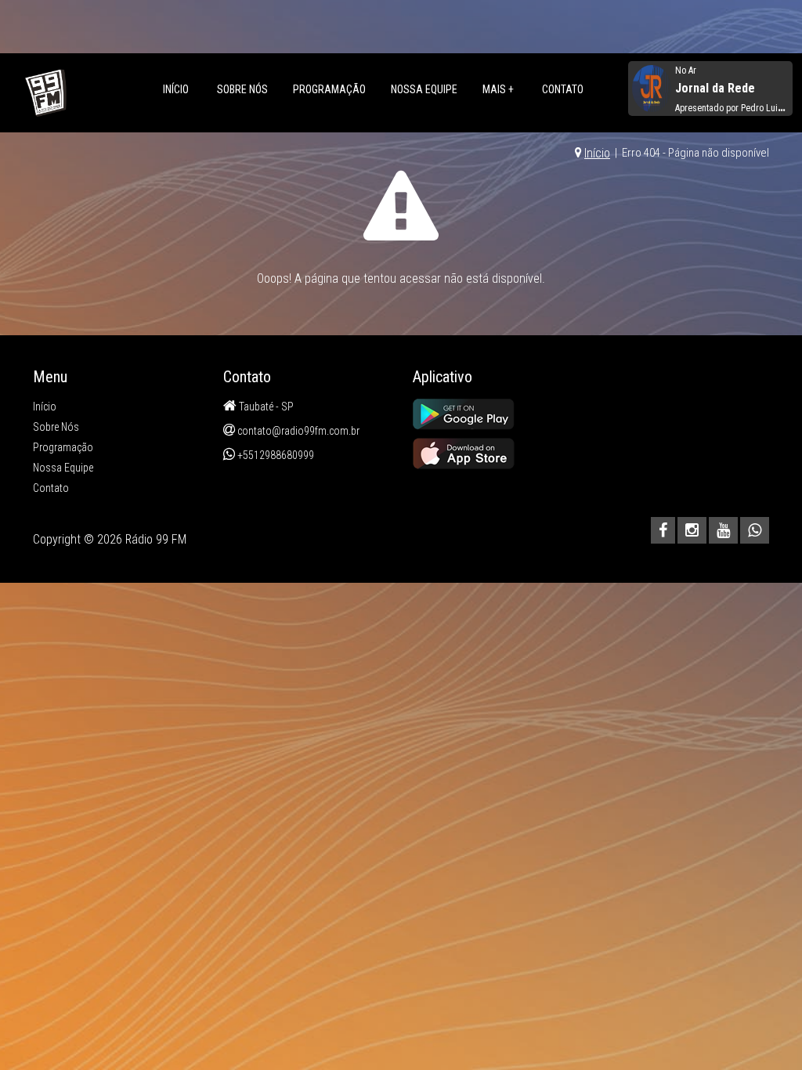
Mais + (498, 89)
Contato (562, 89)
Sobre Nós (242, 89)
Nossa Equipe (424, 89)
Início (176, 89)
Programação (329, 89)
